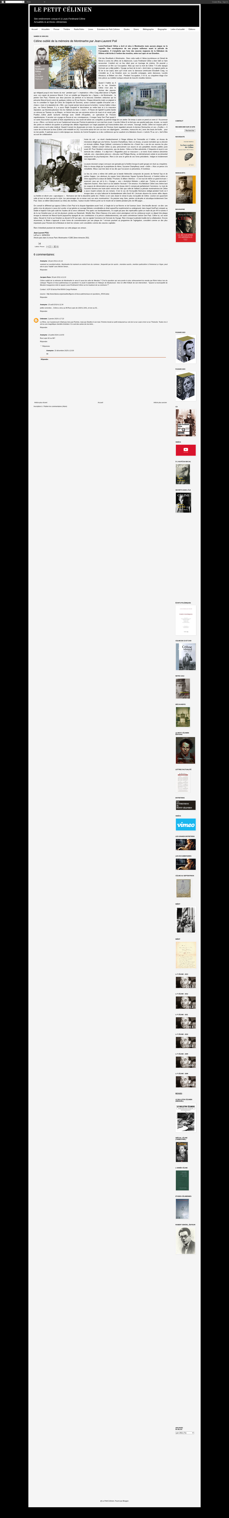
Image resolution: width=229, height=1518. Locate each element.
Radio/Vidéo (79, 29)
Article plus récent (40, 402)
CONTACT (179, 121)
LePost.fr (37, 235)
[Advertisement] (186, 75)
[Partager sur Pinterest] (57, 246)
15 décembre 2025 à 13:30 (64, 351)
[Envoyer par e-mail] (47, 246)
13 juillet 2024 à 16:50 (56, 335)
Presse (56, 29)
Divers (136, 29)
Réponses (46, 346)
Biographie (162, 29)
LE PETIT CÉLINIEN (63, 10)
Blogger (125, 1501)
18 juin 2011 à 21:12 (55, 261)
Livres (90, 29)
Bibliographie (148, 29)
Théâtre (66, 29)
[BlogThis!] (50, 246)
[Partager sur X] (52, 246)
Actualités (45, 29)
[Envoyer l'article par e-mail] (39, 243)
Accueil (35, 29)
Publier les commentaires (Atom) (55, 406)
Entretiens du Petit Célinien (108, 29)
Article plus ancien (160, 402)
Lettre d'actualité (178, 29)
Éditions (192, 29)
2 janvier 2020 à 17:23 (56, 319)
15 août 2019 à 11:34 (55, 305)
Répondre (43, 270)
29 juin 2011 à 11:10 (59, 277)
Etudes (127, 29)
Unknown (43, 319)
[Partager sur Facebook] (55, 246)
